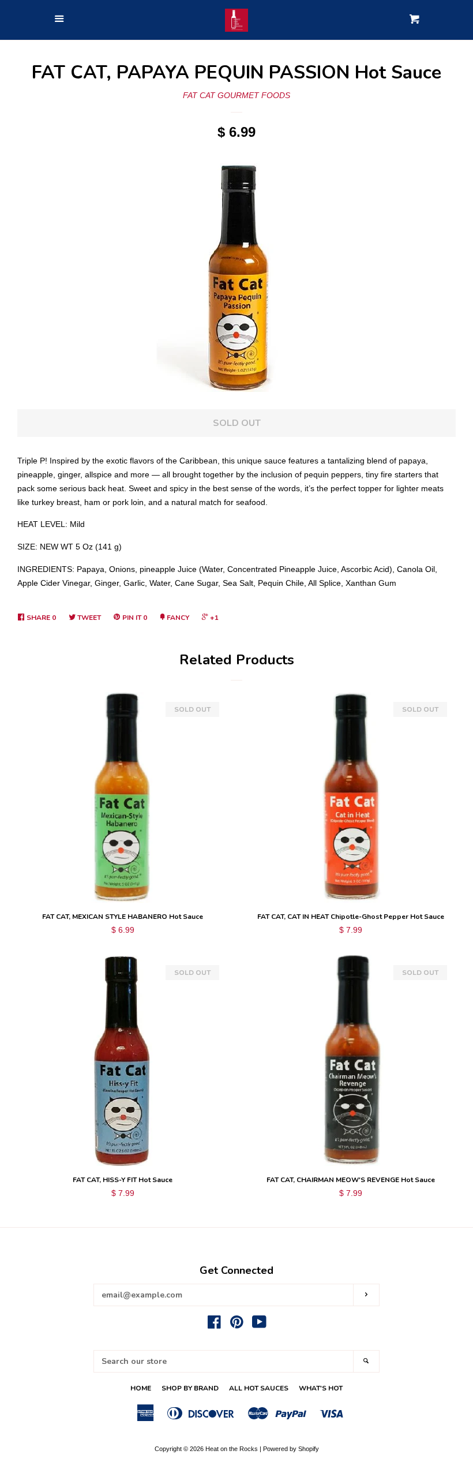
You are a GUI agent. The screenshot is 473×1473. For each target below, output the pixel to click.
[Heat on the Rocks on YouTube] (259, 1324)
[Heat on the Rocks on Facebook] (214, 1324)
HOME (140, 1388)
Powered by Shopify (291, 1448)
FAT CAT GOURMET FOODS (236, 95)
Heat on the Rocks (231, 1448)
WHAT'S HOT (321, 1388)
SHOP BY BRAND (190, 1388)
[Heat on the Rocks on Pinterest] (237, 1324)
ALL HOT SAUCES (258, 1388)
